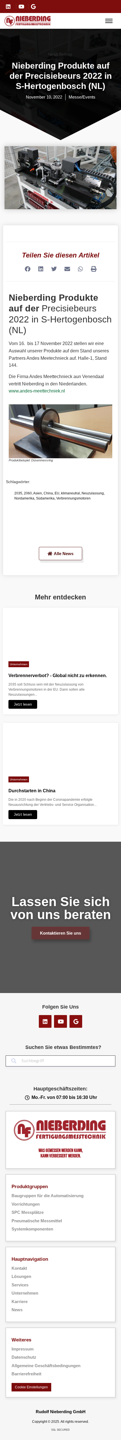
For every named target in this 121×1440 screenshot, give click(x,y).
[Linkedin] (45, 1021)
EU (57, 493)
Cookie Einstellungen (31, 1387)
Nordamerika (24, 498)
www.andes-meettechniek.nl (37, 391)
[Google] (76, 1021)
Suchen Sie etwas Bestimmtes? (63, 1047)
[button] (27, 269)
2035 (18, 493)
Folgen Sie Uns (60, 1007)
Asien (37, 493)
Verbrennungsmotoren (73, 498)
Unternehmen (19, 664)
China (48, 493)
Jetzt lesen (23, 704)
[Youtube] (60, 1021)
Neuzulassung (93, 493)
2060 (28, 493)
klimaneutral (70, 493)
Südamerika (45, 498)
